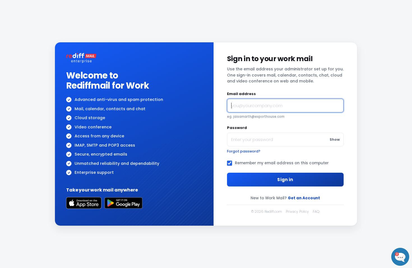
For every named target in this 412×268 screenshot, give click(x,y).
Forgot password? (243, 151)
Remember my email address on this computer (282, 163)
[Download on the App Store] (83, 203)
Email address (241, 93)
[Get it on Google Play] (123, 203)
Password (237, 127)
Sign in (285, 179)
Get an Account (304, 198)
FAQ (316, 211)
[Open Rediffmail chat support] (400, 257)
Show (335, 139)
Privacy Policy (297, 211)
